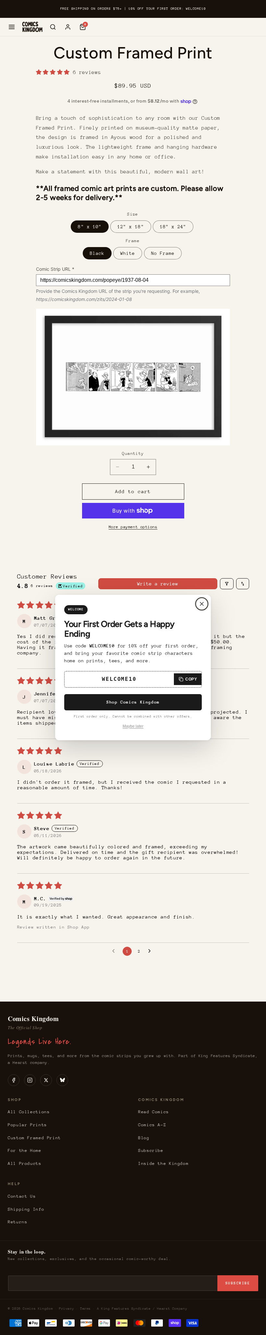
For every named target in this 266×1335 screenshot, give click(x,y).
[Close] (202, 604)
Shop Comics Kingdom (133, 702)
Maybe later (133, 726)
